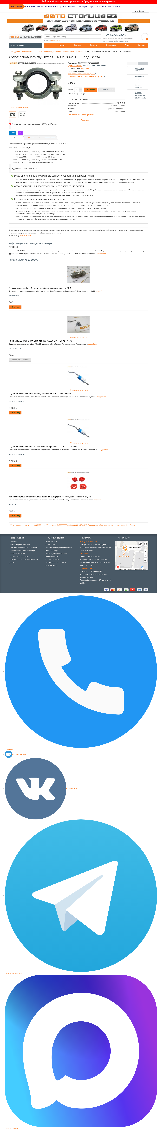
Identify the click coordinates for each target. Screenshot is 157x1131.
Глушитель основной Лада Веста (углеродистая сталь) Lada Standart (40, 394)
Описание (17, 138)
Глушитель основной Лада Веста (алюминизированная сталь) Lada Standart (43, 446)
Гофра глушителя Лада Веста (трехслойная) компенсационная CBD (40, 288)
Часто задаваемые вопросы (57, 553)
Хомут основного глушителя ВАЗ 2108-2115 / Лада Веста (33, 525)
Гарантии (13, 542)
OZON (12, 132)
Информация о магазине (20, 545)
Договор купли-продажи (19, 556)
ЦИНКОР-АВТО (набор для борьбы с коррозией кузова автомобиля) (60, 6)
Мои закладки (51, 565)
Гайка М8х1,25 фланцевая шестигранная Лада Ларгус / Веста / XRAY (40, 341)
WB (20, 132)
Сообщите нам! (25, 236)
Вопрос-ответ (49, 138)
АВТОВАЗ (83, 525)
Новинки (61, 45)
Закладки (141, 45)
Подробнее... (102, 254)
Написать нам (51, 542)
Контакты (93, 45)
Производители (52, 556)
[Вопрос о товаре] (132, 63)
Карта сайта (50, 545)
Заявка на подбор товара (56, 562)
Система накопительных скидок (22, 551)
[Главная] (9, 51)
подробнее (100, 291)
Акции (126, 45)
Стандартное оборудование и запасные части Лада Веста (111, 525)
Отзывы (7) (32, 138)
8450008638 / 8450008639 (67, 525)
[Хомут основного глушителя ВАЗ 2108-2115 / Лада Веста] (12, 115)
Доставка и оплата (17, 553)
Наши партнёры (52, 551)
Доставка (77, 45)
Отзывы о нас (110, 45)
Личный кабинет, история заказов (59, 548)
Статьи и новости (52, 559)
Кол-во (70, 89)
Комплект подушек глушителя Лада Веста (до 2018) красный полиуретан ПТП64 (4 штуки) (50, 497)
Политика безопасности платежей (23, 548)
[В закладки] (143, 63)
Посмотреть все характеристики (81, 115)
